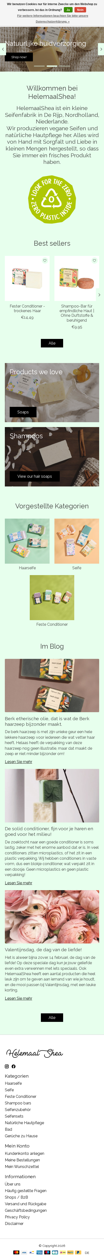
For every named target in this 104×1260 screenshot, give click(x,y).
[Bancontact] (32, 1253)
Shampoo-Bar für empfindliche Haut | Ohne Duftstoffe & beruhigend (76, 313)
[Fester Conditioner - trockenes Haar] (27, 278)
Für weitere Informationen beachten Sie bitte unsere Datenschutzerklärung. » (52, 18)
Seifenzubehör (18, 1109)
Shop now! (85, 57)
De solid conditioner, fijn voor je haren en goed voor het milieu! (49, 831)
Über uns (13, 1184)
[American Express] (40, 1253)
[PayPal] (70, 1253)
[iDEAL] (63, 1253)
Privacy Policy (17, 1217)
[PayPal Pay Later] (78, 1253)
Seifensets (14, 1116)
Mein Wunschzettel (22, 1166)
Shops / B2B (16, 1197)
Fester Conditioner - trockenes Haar (27, 308)
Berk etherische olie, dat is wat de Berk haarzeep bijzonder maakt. (47, 721)
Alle (52, 343)
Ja (68, 10)
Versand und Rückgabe (25, 1204)
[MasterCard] (16, 1253)
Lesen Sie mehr (18, 761)
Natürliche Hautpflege (24, 1122)
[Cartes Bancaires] (55, 1253)
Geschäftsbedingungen (26, 1210)
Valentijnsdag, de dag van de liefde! (43, 949)
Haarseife (27, 568)
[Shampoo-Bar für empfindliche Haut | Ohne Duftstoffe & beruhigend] (76, 278)
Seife (76, 568)
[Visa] (24, 1253)
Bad (8, 1129)
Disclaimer (14, 1223)
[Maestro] (47, 1253)
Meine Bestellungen (22, 1160)
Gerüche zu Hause (21, 1136)
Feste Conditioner (52, 624)
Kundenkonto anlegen (24, 1153)
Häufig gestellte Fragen (25, 1190)
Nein (80, 10)
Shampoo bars (18, 1103)
